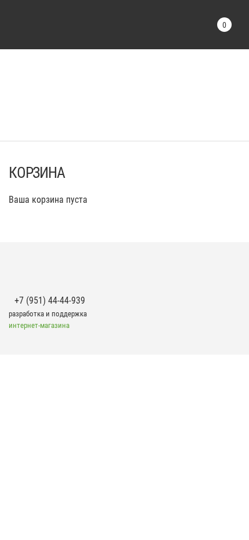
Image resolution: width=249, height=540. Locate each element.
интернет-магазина (39, 325)
